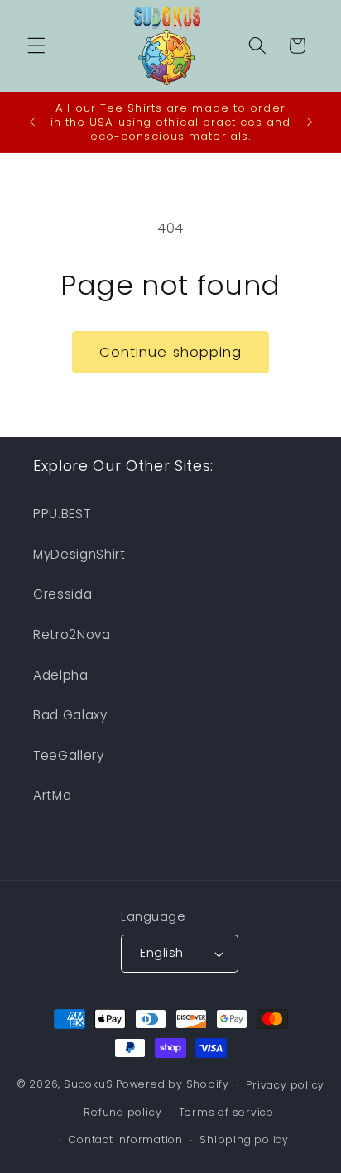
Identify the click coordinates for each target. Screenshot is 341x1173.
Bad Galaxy (70, 715)
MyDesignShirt (79, 554)
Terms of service (226, 1112)
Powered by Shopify (172, 1085)
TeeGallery (68, 755)
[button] (36, 45)
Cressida (62, 594)
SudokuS (88, 1085)
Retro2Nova (72, 634)
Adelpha (61, 675)
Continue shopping (171, 352)
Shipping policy (244, 1139)
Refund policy (122, 1112)
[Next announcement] (309, 122)
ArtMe (52, 795)
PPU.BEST (61, 513)
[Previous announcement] (32, 122)
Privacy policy (285, 1085)
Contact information (126, 1139)
